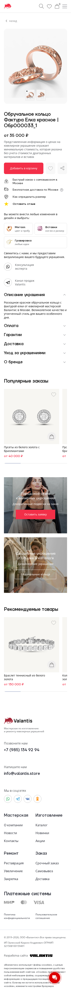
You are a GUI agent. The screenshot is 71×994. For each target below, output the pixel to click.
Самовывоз (44, 871)
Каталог (42, 825)
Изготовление (49, 815)
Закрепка (11, 879)
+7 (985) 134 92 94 (21, 750)
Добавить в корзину (23, 168)
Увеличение (13, 871)
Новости (10, 833)
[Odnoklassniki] (37, 799)
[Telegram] (18, 799)
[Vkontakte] (28, 799)
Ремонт (11, 853)
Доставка (43, 879)
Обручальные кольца (35, 574)
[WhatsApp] (8, 799)
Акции (40, 841)
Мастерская (16, 815)
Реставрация (14, 863)
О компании (13, 825)
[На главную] (8, 6)
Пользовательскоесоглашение (46, 916)
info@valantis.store (22, 773)
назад (13, 21)
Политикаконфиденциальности (17, 916)
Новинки (42, 833)
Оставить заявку (35, 514)
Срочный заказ (47, 863)
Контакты (11, 841)
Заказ (41, 853)
